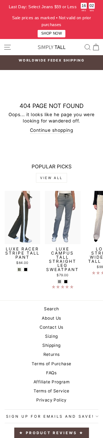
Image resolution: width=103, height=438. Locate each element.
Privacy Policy (51, 400)
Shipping (51, 345)
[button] (62, 287)
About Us (51, 318)
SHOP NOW (51, 33)
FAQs (51, 372)
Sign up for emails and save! (50, 416)
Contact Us (51, 327)
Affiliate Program (51, 381)
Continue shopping (51, 130)
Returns (51, 354)
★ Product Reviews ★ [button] (51, 433)
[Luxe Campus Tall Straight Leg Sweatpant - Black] (66, 282)
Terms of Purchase (51, 363)
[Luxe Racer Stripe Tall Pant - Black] (26, 269)
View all (51, 178)
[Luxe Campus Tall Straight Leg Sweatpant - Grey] (59, 282)
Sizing (51, 336)
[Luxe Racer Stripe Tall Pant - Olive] (19, 269)
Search (51, 308)
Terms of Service (51, 391)
